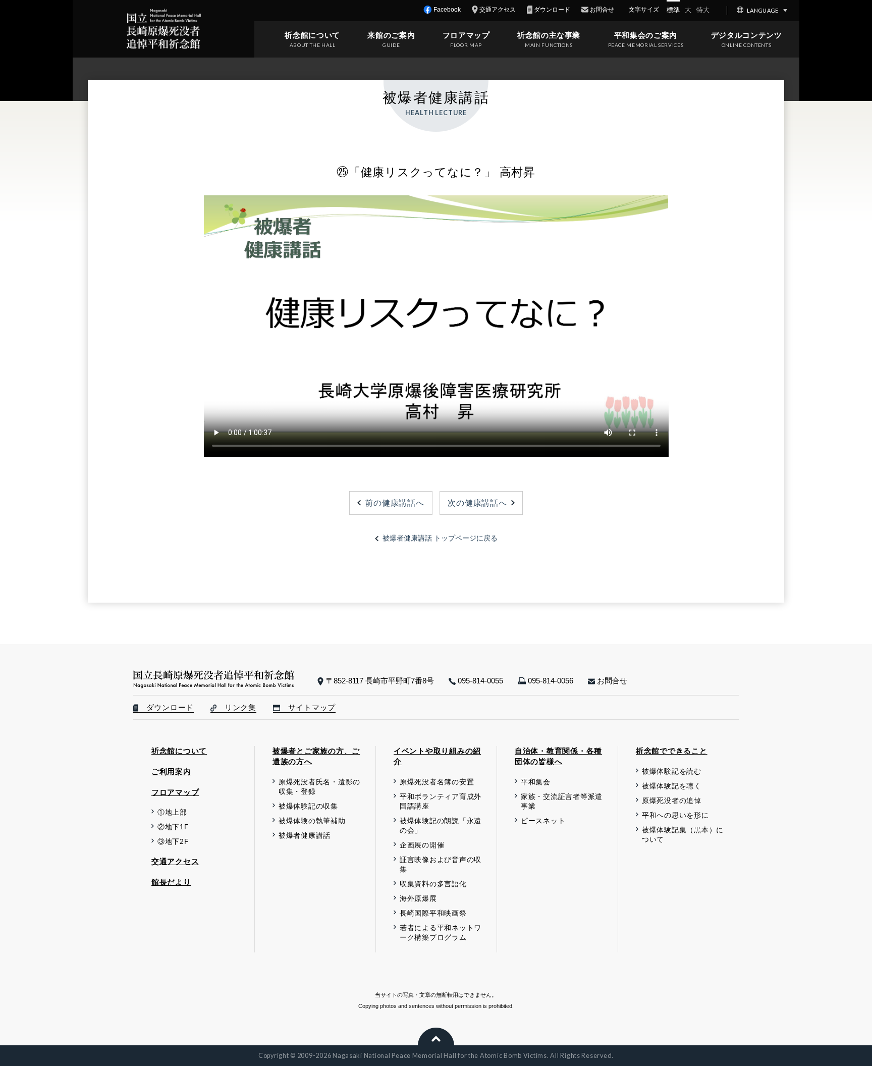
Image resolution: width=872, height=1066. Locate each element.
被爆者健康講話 (305, 835)
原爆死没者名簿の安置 (437, 782)
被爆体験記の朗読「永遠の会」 (440, 825)
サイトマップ (308, 708)
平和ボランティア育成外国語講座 (440, 801)
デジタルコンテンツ (746, 35)
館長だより (171, 882)
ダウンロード (166, 708)
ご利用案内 (171, 771)
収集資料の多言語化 (433, 884)
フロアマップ (466, 35)
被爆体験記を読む (671, 771)
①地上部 (172, 812)
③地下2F (173, 841)
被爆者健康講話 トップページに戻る (440, 538)
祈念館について (312, 35)
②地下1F (173, 827)
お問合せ (611, 680)
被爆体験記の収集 (308, 806)
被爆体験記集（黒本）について (683, 834)
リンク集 (236, 708)
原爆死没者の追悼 (671, 801)
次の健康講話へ (477, 502)
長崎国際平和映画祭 (433, 913)
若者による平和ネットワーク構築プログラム (440, 932)
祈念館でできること (671, 751)
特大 (703, 10)
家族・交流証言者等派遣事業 (562, 801)
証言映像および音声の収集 (440, 864)
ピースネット (543, 821)
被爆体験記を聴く (671, 786)
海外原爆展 (418, 898)
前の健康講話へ (394, 502)
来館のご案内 (391, 35)
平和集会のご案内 (645, 35)
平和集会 (536, 782)
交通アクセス (175, 861)
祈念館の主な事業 (548, 35)
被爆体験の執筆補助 (312, 821)
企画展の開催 (422, 845)
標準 (673, 10)
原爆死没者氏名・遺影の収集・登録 (319, 786)
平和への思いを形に (675, 815)
